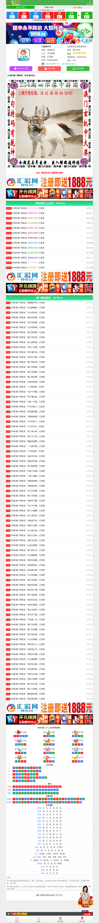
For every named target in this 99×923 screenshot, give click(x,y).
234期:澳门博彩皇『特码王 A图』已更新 (26, 357)
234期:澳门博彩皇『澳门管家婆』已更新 (26, 367)
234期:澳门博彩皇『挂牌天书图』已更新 (26, 501)
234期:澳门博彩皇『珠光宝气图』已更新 (26, 615)
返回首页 (89, 4)
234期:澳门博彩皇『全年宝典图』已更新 (26, 322)
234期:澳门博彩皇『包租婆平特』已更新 (26, 520)
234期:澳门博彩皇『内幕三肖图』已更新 (26, 471)
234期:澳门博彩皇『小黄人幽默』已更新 (26, 476)
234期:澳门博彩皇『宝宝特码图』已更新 (26, 327)
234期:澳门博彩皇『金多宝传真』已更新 (26, 456)
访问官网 (80, 69)
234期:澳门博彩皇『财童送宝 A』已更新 (26, 644)
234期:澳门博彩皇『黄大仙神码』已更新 (26, 610)
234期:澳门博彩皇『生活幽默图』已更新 (26, 555)
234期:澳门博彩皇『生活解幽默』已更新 (26, 308)
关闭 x (85, 912)
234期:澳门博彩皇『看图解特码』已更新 (26, 303)
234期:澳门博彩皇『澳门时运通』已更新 (26, 684)
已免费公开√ (21, 914)
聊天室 (60, 921)
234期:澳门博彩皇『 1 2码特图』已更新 (25, 387)
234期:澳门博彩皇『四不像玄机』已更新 (26, 397)
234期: (13, 914)
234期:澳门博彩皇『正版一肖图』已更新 (26, 402)
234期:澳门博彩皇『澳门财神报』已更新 (26, 332)
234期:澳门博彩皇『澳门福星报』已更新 (26, 595)
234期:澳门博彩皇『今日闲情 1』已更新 (26, 421)
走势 (38, 921)
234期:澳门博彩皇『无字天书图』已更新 (26, 506)
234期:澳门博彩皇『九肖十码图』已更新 (26, 392)
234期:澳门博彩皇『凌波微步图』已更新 (26, 570)
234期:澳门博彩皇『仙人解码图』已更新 (26, 342)
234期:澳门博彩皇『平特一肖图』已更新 (26, 347)
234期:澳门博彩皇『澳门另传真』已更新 (26, 337)
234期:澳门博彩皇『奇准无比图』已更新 (26, 664)
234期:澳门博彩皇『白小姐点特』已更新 (26, 530)
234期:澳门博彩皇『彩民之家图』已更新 (26, 679)
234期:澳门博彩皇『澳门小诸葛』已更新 (26, 689)
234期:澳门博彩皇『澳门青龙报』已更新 (26, 362)
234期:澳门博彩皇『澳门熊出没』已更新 (26, 550)
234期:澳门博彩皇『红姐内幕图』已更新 (26, 545)
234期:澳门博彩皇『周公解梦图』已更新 (26, 466)
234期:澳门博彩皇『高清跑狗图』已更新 (26, 412)
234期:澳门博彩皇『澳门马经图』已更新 (26, 496)
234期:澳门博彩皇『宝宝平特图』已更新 (26, 491)
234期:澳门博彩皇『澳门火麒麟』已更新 (26, 511)
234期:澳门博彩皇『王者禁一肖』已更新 (26, 620)
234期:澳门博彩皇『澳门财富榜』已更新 (26, 634)
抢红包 (82, 921)
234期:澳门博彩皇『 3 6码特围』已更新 (25, 451)
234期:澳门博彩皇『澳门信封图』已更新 (26, 624)
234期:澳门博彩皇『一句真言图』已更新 (26, 446)
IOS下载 (51, 69)
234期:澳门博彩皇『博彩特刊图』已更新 (26, 654)
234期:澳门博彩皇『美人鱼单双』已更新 (26, 516)
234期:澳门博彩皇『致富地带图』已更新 (26, 699)
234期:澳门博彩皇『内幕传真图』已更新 (26, 382)
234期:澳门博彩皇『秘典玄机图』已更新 (26, 317)
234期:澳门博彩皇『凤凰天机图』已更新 (26, 461)
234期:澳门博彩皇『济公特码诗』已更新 (26, 312)
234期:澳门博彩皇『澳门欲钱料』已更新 (26, 580)
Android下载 (22, 69)
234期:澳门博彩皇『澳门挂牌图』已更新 (26, 372)
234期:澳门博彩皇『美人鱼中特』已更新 (26, 431)
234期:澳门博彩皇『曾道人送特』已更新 (26, 535)
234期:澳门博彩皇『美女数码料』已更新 (26, 669)
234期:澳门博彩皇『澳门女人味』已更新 (26, 436)
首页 (17, 921)
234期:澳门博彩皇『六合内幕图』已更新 (26, 639)
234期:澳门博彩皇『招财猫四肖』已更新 (26, 565)
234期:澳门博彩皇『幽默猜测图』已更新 (26, 441)
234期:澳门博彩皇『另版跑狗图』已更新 (26, 416)
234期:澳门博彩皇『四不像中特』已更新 (26, 352)
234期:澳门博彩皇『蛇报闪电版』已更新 (26, 605)
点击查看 (87, 914)
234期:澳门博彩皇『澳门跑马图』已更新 (26, 377)
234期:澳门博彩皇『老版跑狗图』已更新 (26, 481)
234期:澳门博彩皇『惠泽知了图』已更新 (26, 590)
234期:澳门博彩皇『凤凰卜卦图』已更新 (26, 525)
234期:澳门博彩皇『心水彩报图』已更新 (26, 575)
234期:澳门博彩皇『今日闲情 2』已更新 (26, 407)
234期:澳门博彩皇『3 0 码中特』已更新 (25, 426)
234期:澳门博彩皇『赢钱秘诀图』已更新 (26, 694)
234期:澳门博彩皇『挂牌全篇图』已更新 (26, 560)
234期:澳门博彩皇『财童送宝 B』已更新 (26, 649)
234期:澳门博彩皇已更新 (25, 208)
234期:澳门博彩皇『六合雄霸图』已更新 (26, 659)
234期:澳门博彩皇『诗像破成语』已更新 (26, 486)
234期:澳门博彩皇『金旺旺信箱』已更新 (26, 600)
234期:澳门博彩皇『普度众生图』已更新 (26, 674)
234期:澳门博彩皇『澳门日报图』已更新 (26, 629)
